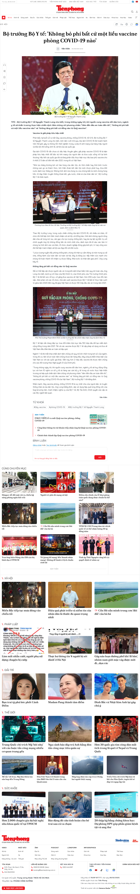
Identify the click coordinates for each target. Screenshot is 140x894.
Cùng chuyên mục (14, 468)
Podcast (55, 848)
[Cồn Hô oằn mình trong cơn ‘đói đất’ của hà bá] (57, 513)
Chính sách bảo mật (131, 864)
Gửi (99, 457)
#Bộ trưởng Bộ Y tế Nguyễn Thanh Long (86, 407)
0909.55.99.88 (38, 867)
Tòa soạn (103, 2)
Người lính (80, 18)
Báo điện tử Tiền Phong (70, 9)
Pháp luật (63, 18)
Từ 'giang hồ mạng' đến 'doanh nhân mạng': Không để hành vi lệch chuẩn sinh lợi (56, 560)
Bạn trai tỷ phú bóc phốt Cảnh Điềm (20, 703)
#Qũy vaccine (40, 407)
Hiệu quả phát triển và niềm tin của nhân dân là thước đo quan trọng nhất (69, 614)
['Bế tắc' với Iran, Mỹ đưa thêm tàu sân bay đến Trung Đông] (17, 765)
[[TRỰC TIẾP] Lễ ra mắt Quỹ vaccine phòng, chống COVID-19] (98, 419)
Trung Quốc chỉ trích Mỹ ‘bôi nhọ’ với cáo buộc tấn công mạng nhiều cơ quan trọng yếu (22, 748)
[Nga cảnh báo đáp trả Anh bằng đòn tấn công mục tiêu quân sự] (70, 729)
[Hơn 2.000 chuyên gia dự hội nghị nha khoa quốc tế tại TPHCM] (24, 805)
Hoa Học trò (91, 2)
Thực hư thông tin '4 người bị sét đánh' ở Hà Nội (67, 658)
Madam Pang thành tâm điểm (66, 702)
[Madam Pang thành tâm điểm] (70, 686)
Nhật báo (22, 848)
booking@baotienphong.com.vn (44, 870)
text (121, 24)
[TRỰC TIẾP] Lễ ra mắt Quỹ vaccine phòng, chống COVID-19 (57, 419)
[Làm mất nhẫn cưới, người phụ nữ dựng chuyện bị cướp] (24, 641)
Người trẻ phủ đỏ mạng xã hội (54, 495)
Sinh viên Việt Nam (76, 2)
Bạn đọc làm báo (14, 888)
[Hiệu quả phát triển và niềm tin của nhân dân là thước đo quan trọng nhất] (70, 595)
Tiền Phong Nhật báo (58, 2)
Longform (72, 848)
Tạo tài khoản (51, 445)
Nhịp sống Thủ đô (41, 859)
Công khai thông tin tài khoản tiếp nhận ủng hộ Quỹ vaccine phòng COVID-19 (72, 429)
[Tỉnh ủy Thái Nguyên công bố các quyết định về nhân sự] (96, 544)
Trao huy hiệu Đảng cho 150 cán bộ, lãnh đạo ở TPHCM (18, 558)
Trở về (4, 89)
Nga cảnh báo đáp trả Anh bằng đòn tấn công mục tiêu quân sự (69, 746)
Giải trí (99, 18)
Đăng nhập (37, 445)
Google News (137, 24)
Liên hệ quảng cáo (39, 864)
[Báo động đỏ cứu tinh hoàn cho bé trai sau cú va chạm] (70, 805)
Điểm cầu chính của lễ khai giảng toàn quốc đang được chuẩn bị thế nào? (94, 497)
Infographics (90, 848)
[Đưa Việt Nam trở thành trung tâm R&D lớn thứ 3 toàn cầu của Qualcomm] (52, 765)
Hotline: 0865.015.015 (38, 2)
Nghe (4, 65)
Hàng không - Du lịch (9, 859)
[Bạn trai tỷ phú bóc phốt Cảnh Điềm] (24, 686)
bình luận (132, 24)
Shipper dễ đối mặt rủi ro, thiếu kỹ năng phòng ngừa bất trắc (18, 496)
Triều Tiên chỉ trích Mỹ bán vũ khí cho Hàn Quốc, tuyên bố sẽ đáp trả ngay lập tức (121, 779)
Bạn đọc (120, 855)
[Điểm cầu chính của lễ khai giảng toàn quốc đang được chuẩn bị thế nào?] (96, 482)
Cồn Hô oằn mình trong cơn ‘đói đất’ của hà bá (56, 527)
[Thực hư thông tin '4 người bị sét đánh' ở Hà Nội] (70, 641)
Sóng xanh (24, 18)
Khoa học (115, 18)
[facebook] (133, 1)
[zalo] (108, 870)
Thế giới (48, 18)
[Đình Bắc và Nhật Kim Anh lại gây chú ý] (116, 686)
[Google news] (115, 870)
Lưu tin (4, 77)
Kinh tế (16, 18)
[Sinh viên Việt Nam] (122, 841)
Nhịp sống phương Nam (59, 859)
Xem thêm (136, 17)
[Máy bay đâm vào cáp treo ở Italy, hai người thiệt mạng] (87, 765)
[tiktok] (102, 870)
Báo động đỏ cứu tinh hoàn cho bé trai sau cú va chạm (68, 822)
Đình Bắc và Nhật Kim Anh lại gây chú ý (115, 703)
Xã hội (10, 18)
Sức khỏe (40, 18)
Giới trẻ (55, 18)
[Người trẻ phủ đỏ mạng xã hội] (57, 482)
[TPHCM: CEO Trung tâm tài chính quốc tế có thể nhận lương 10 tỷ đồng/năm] (96, 513)
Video (130, 18)
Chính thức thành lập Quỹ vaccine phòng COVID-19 (61, 435)
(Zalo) (47, 867)
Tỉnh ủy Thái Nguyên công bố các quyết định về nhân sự (94, 558)
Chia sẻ (4, 71)
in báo (126, 24)
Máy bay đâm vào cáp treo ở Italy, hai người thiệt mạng (87, 777)
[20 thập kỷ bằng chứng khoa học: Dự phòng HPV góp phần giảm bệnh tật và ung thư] (116, 805)
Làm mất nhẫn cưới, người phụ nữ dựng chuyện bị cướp (22, 658)
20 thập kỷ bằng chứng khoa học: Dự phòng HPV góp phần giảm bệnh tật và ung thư (116, 824)
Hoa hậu (123, 18)
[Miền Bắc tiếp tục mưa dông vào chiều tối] (19, 513)
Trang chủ (3, 17)
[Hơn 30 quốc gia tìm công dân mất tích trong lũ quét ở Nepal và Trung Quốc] (116, 729)
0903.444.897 (68, 867)
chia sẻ (116, 24)
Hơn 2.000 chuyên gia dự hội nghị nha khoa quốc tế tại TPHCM (23, 822)
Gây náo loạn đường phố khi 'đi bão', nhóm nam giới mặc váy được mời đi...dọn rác (116, 660)
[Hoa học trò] (135, 841)
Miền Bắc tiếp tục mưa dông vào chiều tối (19, 527)
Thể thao (72, 18)
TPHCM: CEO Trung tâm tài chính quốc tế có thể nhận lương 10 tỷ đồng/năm (94, 529)
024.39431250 (9, 872)
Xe (87, 18)
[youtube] (137, 1)
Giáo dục (106, 18)
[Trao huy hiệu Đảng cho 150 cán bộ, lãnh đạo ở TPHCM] (19, 544)
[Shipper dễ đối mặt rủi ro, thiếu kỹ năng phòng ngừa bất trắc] (19, 482)
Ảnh (36, 848)
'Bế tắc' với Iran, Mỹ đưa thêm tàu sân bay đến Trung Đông (17, 777)
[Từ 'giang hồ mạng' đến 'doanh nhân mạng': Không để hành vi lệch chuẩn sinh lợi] (57, 544)
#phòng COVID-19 (57, 407)
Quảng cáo (113, 2)
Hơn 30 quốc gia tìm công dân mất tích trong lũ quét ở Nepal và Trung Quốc (115, 748)
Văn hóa (92, 18)
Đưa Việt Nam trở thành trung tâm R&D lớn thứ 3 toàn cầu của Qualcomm (51, 779)
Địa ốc (32, 18)
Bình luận (4, 83)
